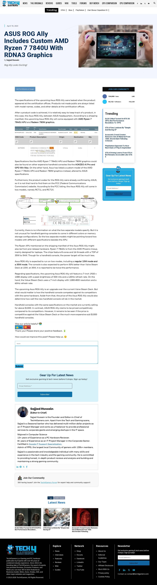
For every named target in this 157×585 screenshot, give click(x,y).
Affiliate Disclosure (105, 565)
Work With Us (103, 569)
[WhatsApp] (68, 89)
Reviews (49, 3)
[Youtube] (148, 3)
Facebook (80, 558)
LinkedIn (80, 562)
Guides (59, 3)
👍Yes (19, 327)
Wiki (66, 3)
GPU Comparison (109, 3)
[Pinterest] (21, 467)
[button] (154, 3)
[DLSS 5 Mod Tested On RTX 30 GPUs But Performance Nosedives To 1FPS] (28, 517)
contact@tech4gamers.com (138, 574)
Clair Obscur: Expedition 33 (97, 10)
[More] (78, 89)
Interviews (59, 555)
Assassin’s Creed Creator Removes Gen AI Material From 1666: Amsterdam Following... (85, 529)
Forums (83, 3)
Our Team (102, 562)
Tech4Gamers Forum (48, 482)
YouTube (80, 570)
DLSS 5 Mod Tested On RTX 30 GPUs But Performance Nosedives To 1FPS (117, 121)
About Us (102, 551)
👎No (27, 327)
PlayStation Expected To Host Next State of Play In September (118, 147)
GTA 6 (63, 10)
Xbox (70, 10)
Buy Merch (94, 3)
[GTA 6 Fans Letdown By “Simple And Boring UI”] (56, 517)
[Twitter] (145, 3)
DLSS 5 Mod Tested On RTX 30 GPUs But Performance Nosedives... (28, 529)
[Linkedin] (141, 3)
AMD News (59, 498)
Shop (79, 551)
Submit (19, 366)
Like (133, 96)
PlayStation (80, 10)
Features (58, 558)
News (25, 3)
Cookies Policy (104, 577)
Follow (132, 102)
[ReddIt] (73, 89)
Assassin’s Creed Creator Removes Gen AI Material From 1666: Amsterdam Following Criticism (117, 138)
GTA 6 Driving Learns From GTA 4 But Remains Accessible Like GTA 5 (118, 155)
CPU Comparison (127, 3)
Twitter (80, 566)
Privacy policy (103, 573)
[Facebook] (137, 3)
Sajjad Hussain (13, 60)
